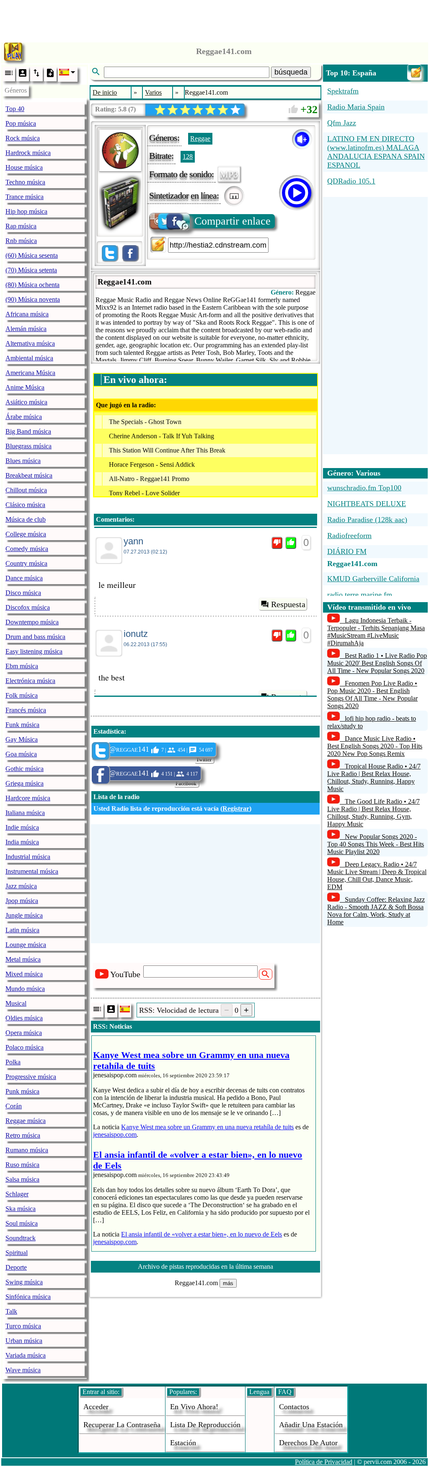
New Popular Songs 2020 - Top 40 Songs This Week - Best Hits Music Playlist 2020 (375, 844)
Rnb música (21, 240)
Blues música (23, 460)
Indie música (22, 827)
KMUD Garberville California (373, 578)
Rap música (20, 226)
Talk (11, 1311)
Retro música (22, 1135)
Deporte (16, 1267)
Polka (13, 1062)
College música (25, 534)
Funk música (22, 724)
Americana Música (30, 372)
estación (183, 1443)
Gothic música (24, 768)
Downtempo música (32, 622)
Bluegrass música (28, 446)
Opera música (23, 1032)
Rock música (22, 138)
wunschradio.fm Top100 (364, 488)
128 (188, 156)
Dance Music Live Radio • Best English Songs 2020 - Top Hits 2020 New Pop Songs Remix (374, 746)
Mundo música (25, 988)
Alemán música (26, 328)
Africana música (27, 314)
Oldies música (24, 1018)
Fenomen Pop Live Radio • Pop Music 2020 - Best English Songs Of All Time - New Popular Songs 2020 (372, 694)
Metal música (23, 959)
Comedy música (26, 548)
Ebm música (21, 666)
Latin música (22, 930)
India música (22, 842)
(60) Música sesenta (31, 255)
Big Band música (28, 431)
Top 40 (14, 108)
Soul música (21, 1223)
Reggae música (25, 1120)
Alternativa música (30, 343)
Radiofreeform (349, 535)
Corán (13, 1106)
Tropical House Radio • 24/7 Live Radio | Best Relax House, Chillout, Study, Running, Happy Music (374, 777)
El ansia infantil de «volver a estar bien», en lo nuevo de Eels (201, 1234)
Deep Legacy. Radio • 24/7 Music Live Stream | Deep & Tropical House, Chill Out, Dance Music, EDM (376, 875)
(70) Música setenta (31, 270)
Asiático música (26, 402)
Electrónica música (30, 680)
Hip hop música (26, 211)
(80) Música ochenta (32, 284)
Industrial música (27, 856)
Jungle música (24, 915)
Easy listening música (33, 651)
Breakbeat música (28, 475)
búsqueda (291, 72)
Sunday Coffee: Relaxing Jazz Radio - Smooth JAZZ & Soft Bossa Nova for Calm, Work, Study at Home (376, 911)
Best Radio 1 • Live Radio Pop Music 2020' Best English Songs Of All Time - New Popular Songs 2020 (377, 663)
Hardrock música (28, 152)
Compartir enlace (232, 221)
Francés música (25, 710)
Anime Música (24, 387)
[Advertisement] (214, 19)
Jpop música (21, 900)
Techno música (25, 182)
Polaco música (24, 1047)
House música (24, 167)
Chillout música (26, 490)
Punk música (22, 1091)
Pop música (20, 123)
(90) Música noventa (32, 299)
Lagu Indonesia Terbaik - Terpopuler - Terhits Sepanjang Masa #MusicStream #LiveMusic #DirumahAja (376, 632)
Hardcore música (27, 798)
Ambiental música (29, 358)
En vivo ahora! (194, 1406)
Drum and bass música (35, 636)
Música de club (25, 519)
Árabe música (23, 416)
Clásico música (25, 504)
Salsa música (22, 1179)
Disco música (23, 592)
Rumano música (26, 1150)
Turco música (23, 1326)
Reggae (200, 138)
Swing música (24, 1282)
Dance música (24, 578)
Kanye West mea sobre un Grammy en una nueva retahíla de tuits (207, 1127)
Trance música (24, 196)
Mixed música (24, 974)
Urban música (23, 1340)
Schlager (16, 1194)
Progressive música (30, 1076)
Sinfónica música (28, 1296)
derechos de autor (308, 1443)
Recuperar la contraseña (121, 1424)
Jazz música (21, 886)
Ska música (20, 1208)
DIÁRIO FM (347, 551)
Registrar (235, 808)
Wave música (23, 1370)
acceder (96, 1406)
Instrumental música (31, 871)
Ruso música (22, 1164)
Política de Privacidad (323, 1461)
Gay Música (21, 739)
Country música (26, 563)
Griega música (24, 783)
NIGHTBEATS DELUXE (366, 503)
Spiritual (16, 1252)
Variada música (25, 1355)
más (228, 1283)
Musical (15, 1003)
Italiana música (25, 812)
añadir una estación (311, 1424)
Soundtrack (20, 1238)
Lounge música (25, 944)
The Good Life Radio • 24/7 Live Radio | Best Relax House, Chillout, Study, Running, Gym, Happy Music (373, 813)
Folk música (21, 695)
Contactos (294, 1406)
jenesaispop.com (115, 1134)
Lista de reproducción (205, 1424)
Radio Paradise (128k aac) (367, 519)
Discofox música (27, 607)
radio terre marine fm (359, 594)
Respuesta (288, 604)
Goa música (21, 754)
